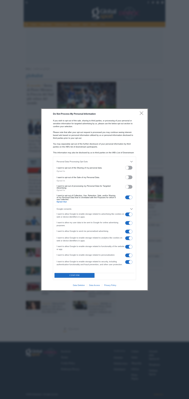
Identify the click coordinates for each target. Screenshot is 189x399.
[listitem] (94, 161)
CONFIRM (74, 275)
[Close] (142, 114)
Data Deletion (79, 285)
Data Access (94, 285)
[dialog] (94, 199)
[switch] (128, 168)
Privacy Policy (110, 285)
